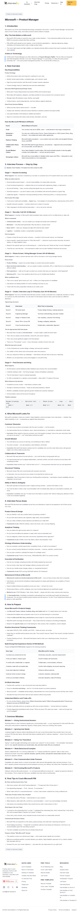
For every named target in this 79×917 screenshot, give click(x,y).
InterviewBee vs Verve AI (67, 887)
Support (74, 910)
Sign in (61, 3)
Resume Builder (45, 872)
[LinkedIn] (4, 887)
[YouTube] (17, 887)
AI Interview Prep (27, 878)
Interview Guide (64, 872)
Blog (61, 867)
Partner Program (65, 875)
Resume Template (46, 883)
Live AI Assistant (26, 867)
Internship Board (65, 884)
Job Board (63, 881)
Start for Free (70, 3)
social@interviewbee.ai (9, 891)
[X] (12, 887)
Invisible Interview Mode (29, 875)
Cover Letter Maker (46, 869)
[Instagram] (8, 887)
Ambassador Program (66, 878)
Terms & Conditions (64, 910)
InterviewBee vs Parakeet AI (68, 900)
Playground (25, 884)
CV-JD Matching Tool (47, 867)
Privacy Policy (52, 910)
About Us (24, 890)
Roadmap (24, 887)
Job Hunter (44, 875)
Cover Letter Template (47, 886)
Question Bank (64, 869)
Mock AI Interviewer (28, 869)
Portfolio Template (46, 889)
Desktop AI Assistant (28, 872)
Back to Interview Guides (14, 14)
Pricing (47, 3)
